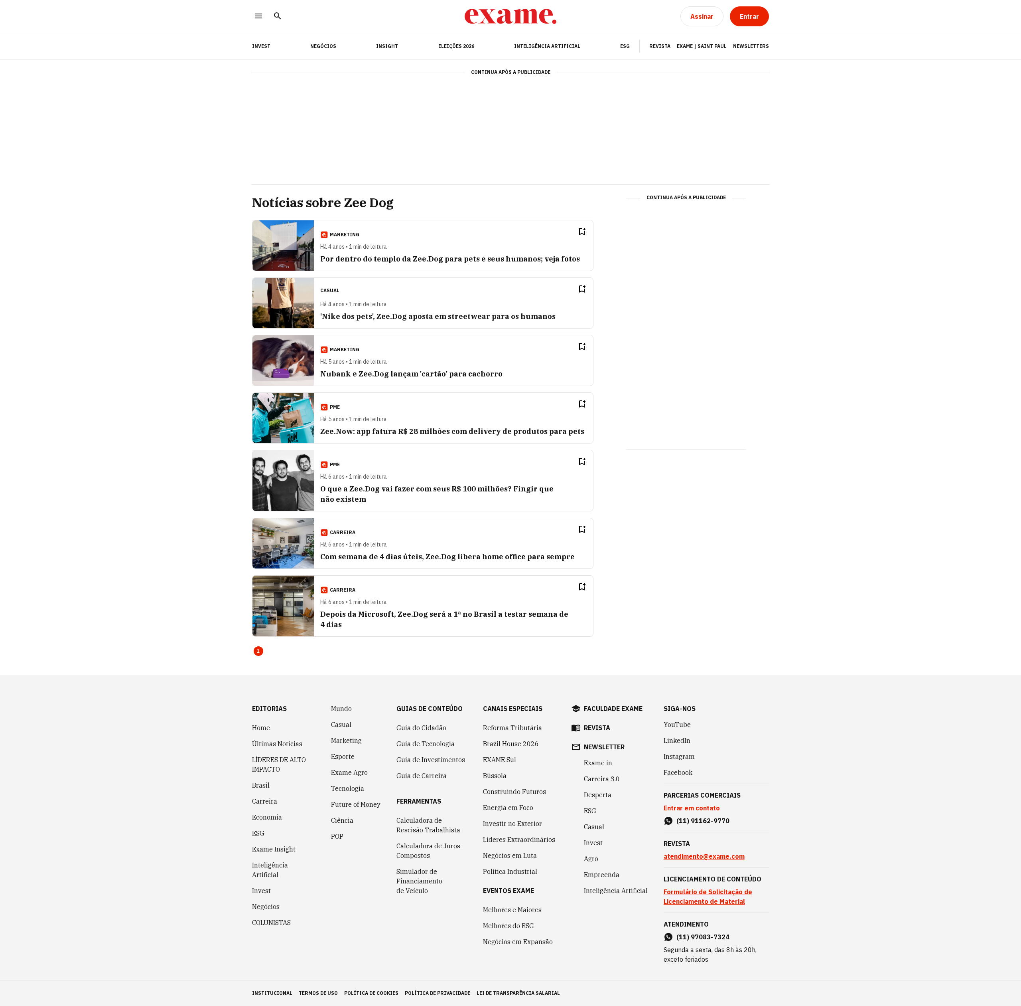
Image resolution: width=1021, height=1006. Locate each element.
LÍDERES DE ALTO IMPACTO (279, 764)
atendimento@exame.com (704, 856)
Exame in (598, 763)
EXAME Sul (499, 760)
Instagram (679, 756)
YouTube (677, 725)
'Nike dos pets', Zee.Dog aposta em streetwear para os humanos (438, 316)
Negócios (323, 46)
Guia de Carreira (421, 776)
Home (261, 728)
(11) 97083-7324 (702, 937)
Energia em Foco (508, 808)
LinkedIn (677, 741)
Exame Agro (349, 772)
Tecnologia (347, 788)
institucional (272, 993)
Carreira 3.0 (602, 779)
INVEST (261, 46)
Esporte (343, 756)
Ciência (342, 820)
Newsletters (751, 46)
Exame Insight (274, 849)
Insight (387, 46)
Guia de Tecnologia (425, 744)
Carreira (264, 801)
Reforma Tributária (512, 728)
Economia (267, 817)
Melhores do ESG (508, 926)
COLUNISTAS (271, 923)
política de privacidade (437, 993)
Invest (261, 891)
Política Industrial (510, 871)
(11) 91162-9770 (702, 821)
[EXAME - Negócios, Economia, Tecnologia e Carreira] (510, 16)
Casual (341, 725)
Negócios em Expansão (518, 942)
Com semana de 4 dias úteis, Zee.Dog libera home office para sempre (447, 556)
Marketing (346, 741)
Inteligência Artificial (547, 46)
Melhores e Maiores (512, 910)
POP (337, 836)
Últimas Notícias (277, 744)
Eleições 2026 (456, 46)
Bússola (495, 776)
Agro (591, 859)
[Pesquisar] (277, 17)
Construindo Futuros (514, 792)
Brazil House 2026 (511, 744)
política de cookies (371, 993)
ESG (625, 46)
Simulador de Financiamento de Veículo (419, 881)
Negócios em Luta (510, 855)
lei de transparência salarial (518, 993)
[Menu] (258, 17)
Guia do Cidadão (421, 728)
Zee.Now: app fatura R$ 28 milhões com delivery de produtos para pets (452, 431)
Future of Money (355, 804)
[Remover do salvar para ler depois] (582, 231)
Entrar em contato (692, 808)
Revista (659, 46)
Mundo (341, 709)
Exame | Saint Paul (702, 46)
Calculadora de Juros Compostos (428, 850)
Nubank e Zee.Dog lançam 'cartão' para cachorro (411, 373)
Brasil (261, 785)
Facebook (678, 772)
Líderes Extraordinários (519, 840)
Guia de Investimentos (430, 760)
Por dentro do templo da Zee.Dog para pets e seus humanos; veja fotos (450, 258)
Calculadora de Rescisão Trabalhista (428, 825)
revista (597, 728)
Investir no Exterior (512, 824)
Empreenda (601, 875)
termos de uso (318, 993)
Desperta (597, 795)
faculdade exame (613, 709)
